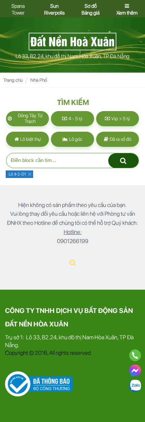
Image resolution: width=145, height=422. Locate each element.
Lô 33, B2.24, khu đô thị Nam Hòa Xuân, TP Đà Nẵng (72, 56)
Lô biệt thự (30, 139)
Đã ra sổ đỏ (120, 139)
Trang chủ (13, 80)
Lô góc (75, 139)
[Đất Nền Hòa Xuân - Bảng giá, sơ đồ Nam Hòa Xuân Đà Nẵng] (72, 41)
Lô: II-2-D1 (17, 174)
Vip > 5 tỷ (120, 118)
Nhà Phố (38, 80)
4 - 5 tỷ (75, 118)
